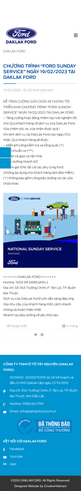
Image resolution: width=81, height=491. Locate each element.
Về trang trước (16, 326)
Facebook (17, 449)
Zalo (13, 464)
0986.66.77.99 (33, 403)
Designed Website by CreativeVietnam (40, 486)
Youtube (16, 456)
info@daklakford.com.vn (38, 411)
